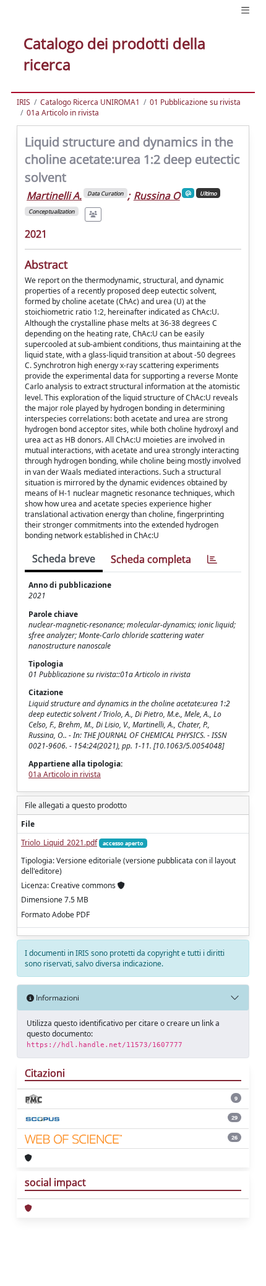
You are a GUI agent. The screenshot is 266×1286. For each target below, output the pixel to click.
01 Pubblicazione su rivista (195, 102)
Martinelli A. (54, 195)
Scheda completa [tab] (151, 559)
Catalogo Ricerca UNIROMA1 (90, 102)
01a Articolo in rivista (63, 112)
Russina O (157, 195)
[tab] (212, 559)
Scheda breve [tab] (63, 558)
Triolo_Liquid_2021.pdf (59, 842)
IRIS (23, 102)
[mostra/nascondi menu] (245, 10)
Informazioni (56, 997)
